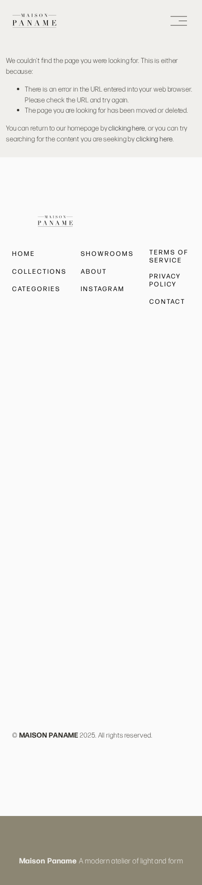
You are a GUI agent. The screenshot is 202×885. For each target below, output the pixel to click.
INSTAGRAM (103, 288)
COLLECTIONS (39, 271)
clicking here (127, 127)
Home (23, 253)
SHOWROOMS (107, 253)
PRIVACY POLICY (165, 280)
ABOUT (94, 271)
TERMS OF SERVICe (169, 256)
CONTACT (167, 301)
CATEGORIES (36, 288)
